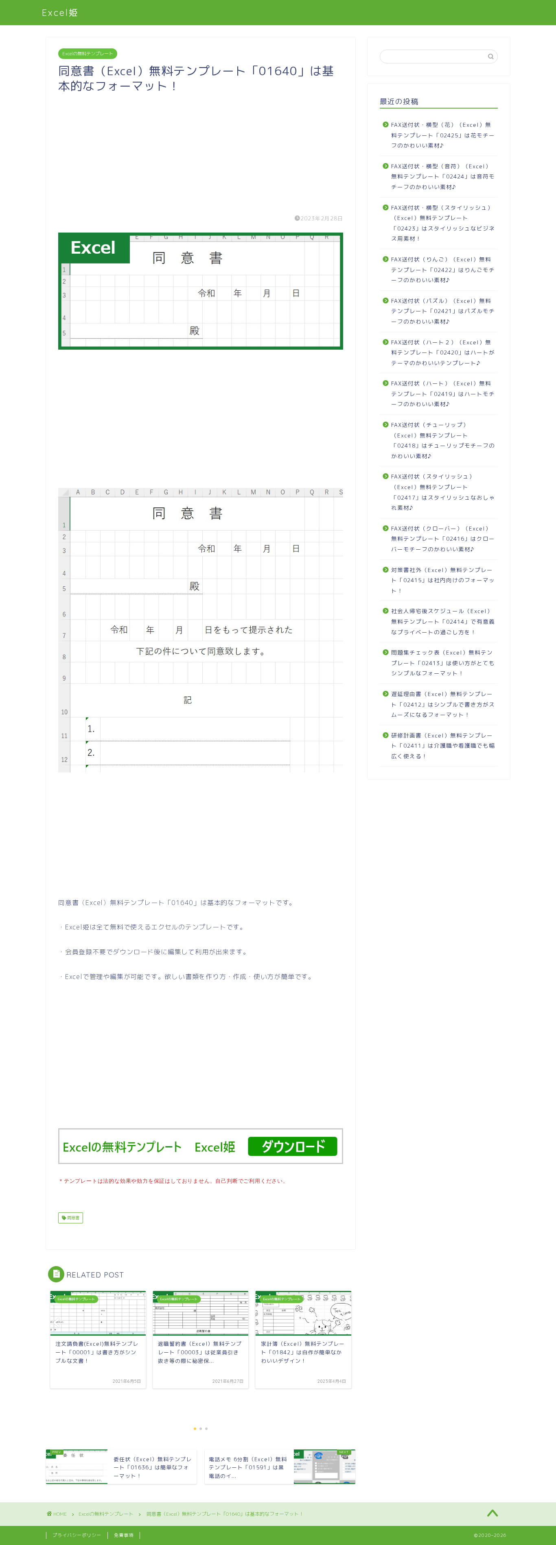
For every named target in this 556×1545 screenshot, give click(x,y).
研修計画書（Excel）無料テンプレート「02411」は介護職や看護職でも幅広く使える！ (443, 745)
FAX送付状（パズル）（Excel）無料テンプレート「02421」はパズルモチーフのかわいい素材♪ (443, 311)
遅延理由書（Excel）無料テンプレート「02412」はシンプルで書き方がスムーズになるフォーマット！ (443, 704)
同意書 (72, 1218)
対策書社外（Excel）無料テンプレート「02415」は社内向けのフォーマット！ (443, 580)
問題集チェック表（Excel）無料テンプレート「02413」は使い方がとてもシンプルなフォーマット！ (443, 662)
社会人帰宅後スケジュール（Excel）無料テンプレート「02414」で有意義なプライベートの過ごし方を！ (443, 621)
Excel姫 (60, 12)
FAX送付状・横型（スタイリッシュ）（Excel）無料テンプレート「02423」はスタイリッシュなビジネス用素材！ (443, 223)
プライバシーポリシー (77, 1535)
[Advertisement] (200, 150)
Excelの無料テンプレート (87, 53)
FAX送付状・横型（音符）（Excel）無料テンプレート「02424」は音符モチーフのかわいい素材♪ (443, 176)
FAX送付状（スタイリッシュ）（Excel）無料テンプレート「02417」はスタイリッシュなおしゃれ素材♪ (443, 491)
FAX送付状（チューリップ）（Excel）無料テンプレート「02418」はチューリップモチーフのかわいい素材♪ (443, 440)
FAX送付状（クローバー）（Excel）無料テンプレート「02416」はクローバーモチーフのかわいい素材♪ (443, 538)
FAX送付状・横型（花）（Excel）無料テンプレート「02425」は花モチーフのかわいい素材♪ (443, 135)
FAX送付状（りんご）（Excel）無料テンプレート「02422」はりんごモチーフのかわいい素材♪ (443, 269)
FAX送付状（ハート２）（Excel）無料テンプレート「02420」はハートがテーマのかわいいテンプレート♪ (443, 352)
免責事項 (124, 1535)
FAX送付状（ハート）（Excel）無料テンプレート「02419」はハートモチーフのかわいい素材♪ (443, 393)
